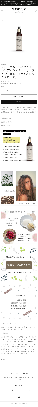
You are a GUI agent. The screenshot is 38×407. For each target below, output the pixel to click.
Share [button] (5, 359)
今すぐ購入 (19, 102)
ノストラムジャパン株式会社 (20, 403)
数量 (2, 86)
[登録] (29, 390)
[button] (2, 11)
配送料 (4, 83)
